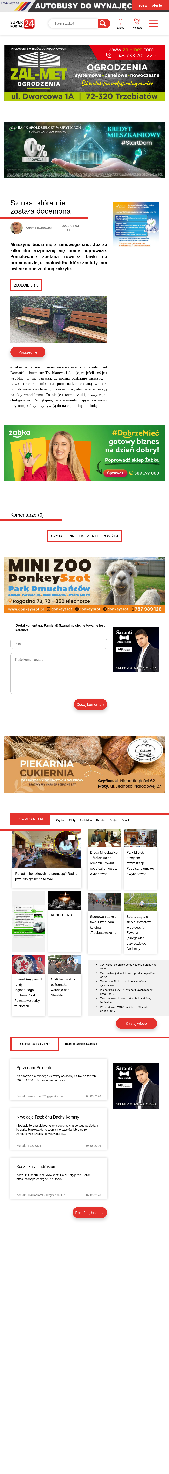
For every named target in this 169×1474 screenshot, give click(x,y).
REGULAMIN (138, 74)
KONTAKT (135, 46)
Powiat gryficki (84, 49)
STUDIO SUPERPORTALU (91, 129)
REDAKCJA (136, 60)
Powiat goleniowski (89, 89)
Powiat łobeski (83, 69)
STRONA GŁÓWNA (32, 49)
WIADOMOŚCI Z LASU (88, 109)
